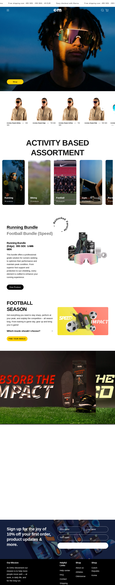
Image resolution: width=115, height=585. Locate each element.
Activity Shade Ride (91, 123)
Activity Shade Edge (39, 123)
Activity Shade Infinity (14, 123)
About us (80, 568)
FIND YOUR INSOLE (17, 339)
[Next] (102, 108)
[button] (102, 10)
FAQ (62, 575)
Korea (94, 575)
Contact (63, 579)
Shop (15, 82)
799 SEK (53, 123)
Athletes (79, 572)
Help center (65, 570)
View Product (15, 287)
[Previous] (5, 182)
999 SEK (104, 123)
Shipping (64, 583)
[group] (57, 111)
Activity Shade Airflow (66, 123)
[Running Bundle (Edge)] (84, 248)
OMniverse (80, 576)
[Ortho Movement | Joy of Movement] (57, 10)
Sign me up (83, 546)
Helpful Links (63, 564)
